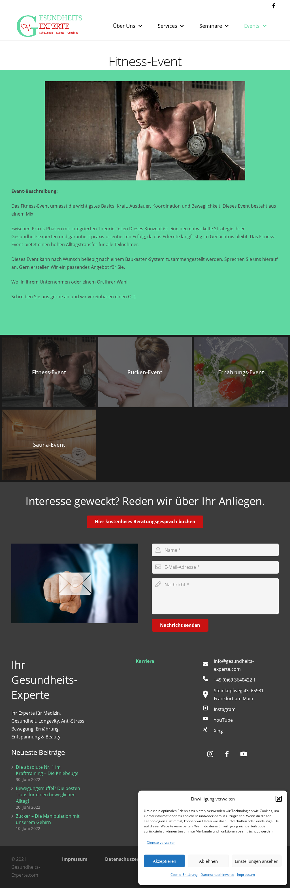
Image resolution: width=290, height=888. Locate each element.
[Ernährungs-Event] (241, 372)
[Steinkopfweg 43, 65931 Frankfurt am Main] (208, 695)
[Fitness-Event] (49, 372)
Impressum (246, 874)
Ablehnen (208, 861)
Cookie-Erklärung (184, 874)
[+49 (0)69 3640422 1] (208, 680)
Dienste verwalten (161, 842)
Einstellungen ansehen (256, 861)
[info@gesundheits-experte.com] (208, 665)
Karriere (145, 661)
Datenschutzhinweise (217, 874)
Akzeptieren (164, 861)
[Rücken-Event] (145, 372)
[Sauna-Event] (49, 445)
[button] (279, 799)
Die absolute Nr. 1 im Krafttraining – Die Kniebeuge (47, 770)
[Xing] (208, 731)
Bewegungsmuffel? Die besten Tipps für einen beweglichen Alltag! (48, 794)
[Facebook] (273, 6)
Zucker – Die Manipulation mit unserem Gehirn (48, 819)
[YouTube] (208, 720)
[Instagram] (208, 709)
